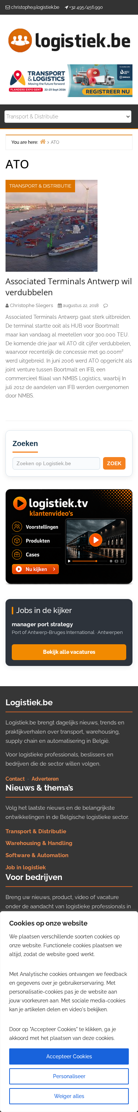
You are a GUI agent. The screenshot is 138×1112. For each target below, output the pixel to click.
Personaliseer (69, 1076)
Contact (15, 779)
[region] (69, 1011)
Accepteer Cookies (69, 1056)
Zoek (114, 463)
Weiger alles (69, 1096)
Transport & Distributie (40, 186)
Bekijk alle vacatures (69, 652)
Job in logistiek (26, 867)
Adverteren (45, 779)
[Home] (43, 141)
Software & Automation (37, 855)
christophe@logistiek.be (35, 7)
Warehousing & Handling (39, 843)
